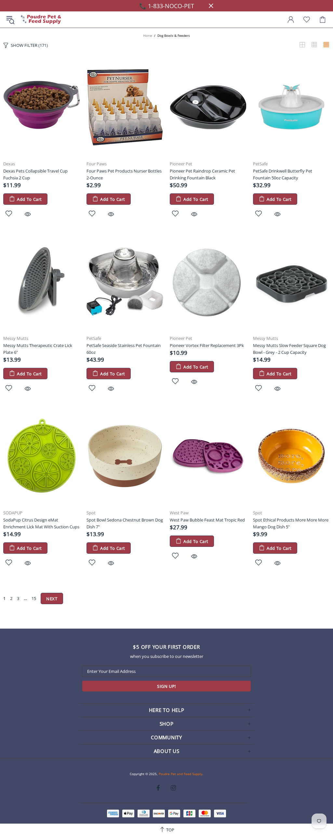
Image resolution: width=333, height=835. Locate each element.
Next (52, 599)
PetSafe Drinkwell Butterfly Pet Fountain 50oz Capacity (282, 174)
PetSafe (260, 164)
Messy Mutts (15, 338)
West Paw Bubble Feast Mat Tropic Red (207, 520)
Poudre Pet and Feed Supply (41, 19)
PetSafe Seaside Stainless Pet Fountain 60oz (124, 348)
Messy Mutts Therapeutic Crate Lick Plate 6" (37, 348)
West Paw (179, 513)
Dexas (9, 164)
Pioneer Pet (181, 164)
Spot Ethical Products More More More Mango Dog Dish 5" (290, 523)
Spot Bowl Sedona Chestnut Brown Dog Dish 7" (125, 523)
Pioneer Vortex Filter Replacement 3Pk (207, 345)
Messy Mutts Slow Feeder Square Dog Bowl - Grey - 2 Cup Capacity (289, 348)
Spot (91, 513)
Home (147, 35)
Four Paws (97, 164)
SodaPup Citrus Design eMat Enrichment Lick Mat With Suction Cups (41, 523)
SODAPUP (12, 513)
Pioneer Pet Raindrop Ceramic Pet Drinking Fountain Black (202, 174)
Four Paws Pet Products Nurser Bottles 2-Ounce (124, 174)
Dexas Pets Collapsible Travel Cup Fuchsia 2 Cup (35, 174)
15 (34, 598)
